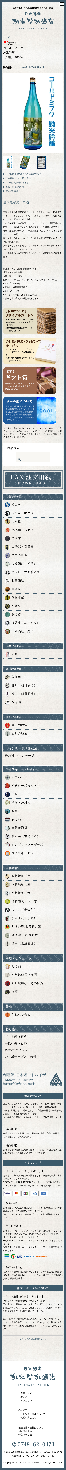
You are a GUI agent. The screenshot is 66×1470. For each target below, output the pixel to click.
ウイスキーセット (24, 853)
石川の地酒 (19, 733)
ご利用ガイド (25, 1393)
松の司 (16, 504)
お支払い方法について (29, 1417)
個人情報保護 (25, 1431)
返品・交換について (15, 187)
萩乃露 (16, 614)
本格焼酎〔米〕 (23, 893)
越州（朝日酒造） (24, 685)
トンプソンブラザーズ (27, 844)
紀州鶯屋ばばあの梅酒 (27, 983)
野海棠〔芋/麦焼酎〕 (26, 935)
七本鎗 (16, 521)
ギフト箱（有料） (17, 1036)
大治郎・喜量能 (23, 546)
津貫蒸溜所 (19, 828)
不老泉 (16, 605)
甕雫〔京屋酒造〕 (24, 943)
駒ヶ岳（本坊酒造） (26, 836)
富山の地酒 (19, 725)
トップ (6, 37)
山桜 (15, 794)
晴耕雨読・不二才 (24, 901)
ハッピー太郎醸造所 (26, 572)
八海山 (16, 702)
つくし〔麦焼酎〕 (24, 909)
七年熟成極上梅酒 (24, 974)
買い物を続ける (13, 191)
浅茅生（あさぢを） (26, 622)
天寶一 (16, 654)
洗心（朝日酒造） (24, 693)
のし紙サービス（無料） (22, 1056)
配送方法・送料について (30, 1427)
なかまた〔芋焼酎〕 (26, 918)
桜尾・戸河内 (21, 802)
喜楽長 (16, 589)
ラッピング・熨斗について (31, 1414)
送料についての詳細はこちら (33, 1339)
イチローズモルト (24, 785)
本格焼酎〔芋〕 (23, 876)
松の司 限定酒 (23, 513)
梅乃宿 (16, 966)
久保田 (16, 676)
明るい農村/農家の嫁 (26, 926)
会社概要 (22, 1410)
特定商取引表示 (26, 1434)
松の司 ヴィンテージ (19, 755)
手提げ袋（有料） (17, 1043)
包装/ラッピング (16, 1050)
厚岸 (15, 811)
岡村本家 (18, 597)
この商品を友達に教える (17, 182)
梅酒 (15, 991)
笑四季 (16, 538)
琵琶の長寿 (19, 555)
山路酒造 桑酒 (23, 631)
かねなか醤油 (21, 1014)
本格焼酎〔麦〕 (23, 884)
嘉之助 (16, 819)
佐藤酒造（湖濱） (24, 563)
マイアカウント (26, 1400)
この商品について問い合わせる (20, 178)
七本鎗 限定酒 (23, 529)
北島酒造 (18, 580)
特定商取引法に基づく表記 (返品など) (23, 174)
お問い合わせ (25, 1397)
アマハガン (19, 777)
